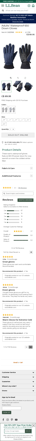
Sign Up (28, 431)
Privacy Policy (18, 439)
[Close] (33, 425)
